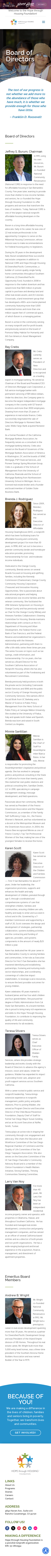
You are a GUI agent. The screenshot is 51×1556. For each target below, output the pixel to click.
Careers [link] (9, 1495)
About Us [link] (10, 1485)
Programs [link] (10, 1488)
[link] (41, 5)
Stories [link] (8, 1492)
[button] (7, 1528)
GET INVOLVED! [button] (25, 1432)
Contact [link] (9, 1498)
